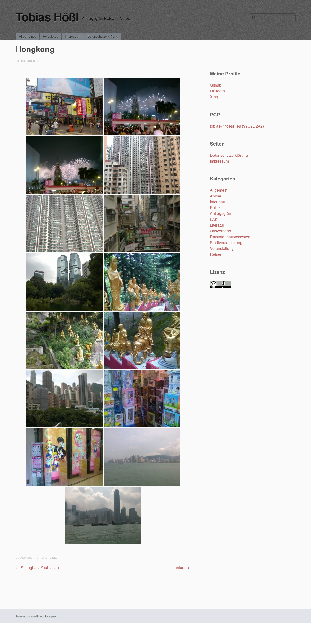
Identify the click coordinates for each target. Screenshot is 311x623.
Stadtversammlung (226, 242)
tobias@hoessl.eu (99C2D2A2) (237, 126)
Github (215, 85)
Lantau (181, 567)
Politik (215, 207)
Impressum (73, 36)
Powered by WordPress (30, 616)
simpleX (51, 616)
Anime (215, 196)
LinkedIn (217, 91)
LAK (213, 219)
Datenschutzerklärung (102, 36)
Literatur (217, 225)
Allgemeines (27, 36)
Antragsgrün (220, 213)
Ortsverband (220, 231)
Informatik (218, 202)
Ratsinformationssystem (230, 236)
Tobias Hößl (47, 16)
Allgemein (218, 190)
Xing (214, 96)
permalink (48, 558)
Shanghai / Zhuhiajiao (37, 567)
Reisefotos (50, 36)
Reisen (216, 254)
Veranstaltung (222, 248)
